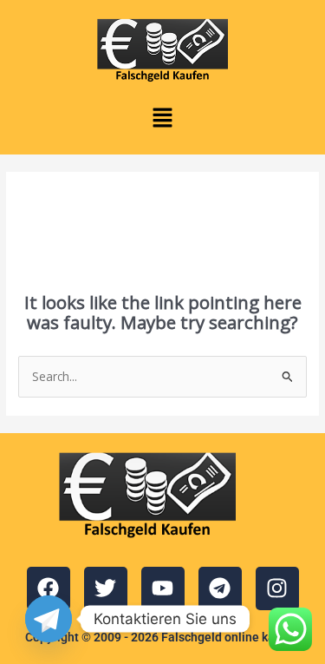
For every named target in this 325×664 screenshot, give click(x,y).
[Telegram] (48, 618)
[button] (162, 118)
